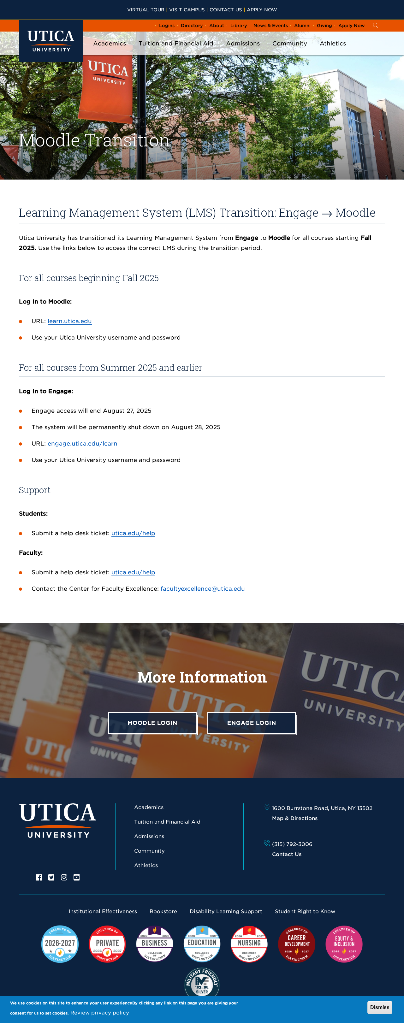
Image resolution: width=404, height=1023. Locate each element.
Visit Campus (187, 9)
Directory (192, 25)
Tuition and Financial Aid (176, 43)
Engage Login (251, 723)
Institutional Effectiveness (103, 911)
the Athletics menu (333, 52)
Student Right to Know (305, 911)
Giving (324, 25)
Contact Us (226, 9)
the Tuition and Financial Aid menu (176, 52)
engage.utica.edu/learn (82, 443)
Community (289, 43)
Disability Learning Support (226, 911)
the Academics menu (109, 52)
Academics (109, 43)
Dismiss (379, 1007)
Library (238, 25)
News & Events (270, 25)
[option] (39, 877)
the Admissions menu (243, 52)
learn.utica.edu (70, 321)
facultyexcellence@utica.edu (203, 588)
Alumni (302, 25)
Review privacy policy (99, 1013)
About (216, 25)
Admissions (243, 43)
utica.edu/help (133, 533)
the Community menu (289, 52)
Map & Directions (295, 818)
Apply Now (262, 9)
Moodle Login (152, 723)
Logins (167, 25)
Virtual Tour (145, 9)
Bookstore (163, 911)
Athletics (333, 43)
